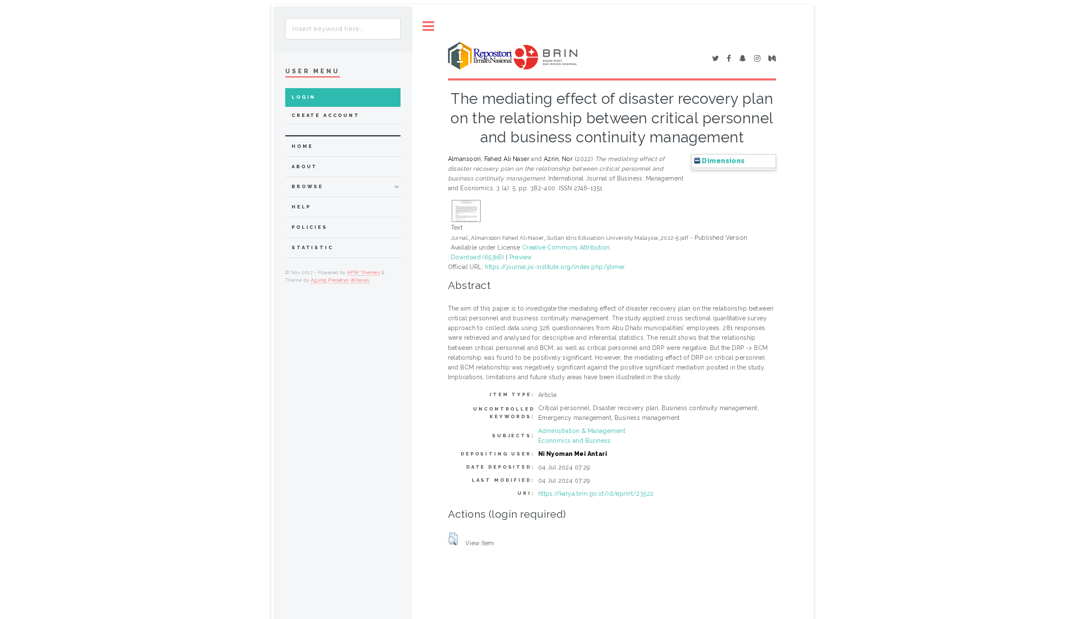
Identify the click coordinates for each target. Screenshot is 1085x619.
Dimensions (722, 161)
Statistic (313, 247)
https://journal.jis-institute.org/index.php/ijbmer (555, 267)
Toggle (428, 26)
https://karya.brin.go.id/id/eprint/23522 (596, 493)
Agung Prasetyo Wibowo (340, 280)
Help (301, 207)
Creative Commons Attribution (566, 247)
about (304, 166)
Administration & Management (581, 430)
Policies (310, 227)
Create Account (326, 115)
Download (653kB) (477, 257)
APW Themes (363, 272)
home (302, 146)
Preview (520, 257)
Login (304, 97)
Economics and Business (574, 440)
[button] (453, 539)
